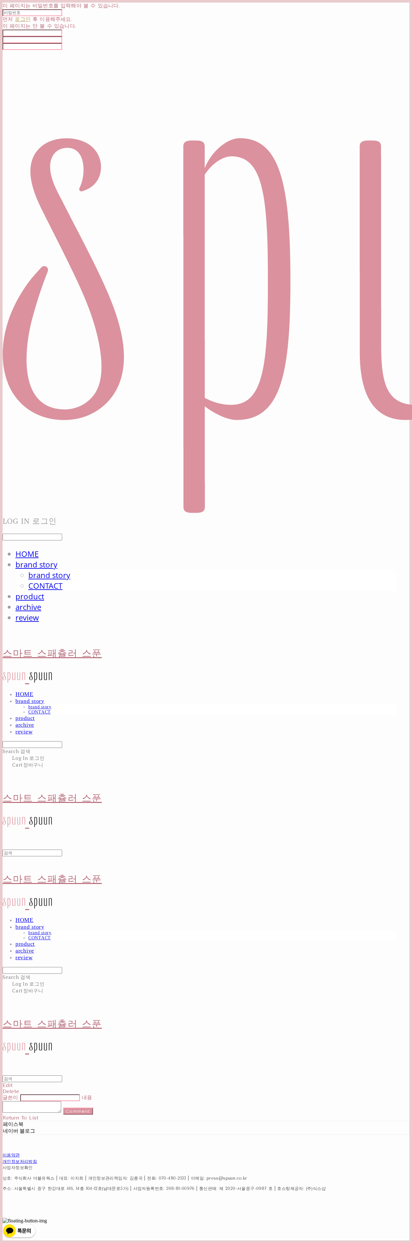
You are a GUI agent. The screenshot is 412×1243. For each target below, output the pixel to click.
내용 (87, 1097)
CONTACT (45, 585)
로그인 (22, 19)
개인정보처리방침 (20, 1161)
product (29, 596)
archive (28, 607)
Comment (78, 1111)
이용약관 (11, 1155)
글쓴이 (10, 1097)
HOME (27, 553)
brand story (36, 564)
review (27, 617)
